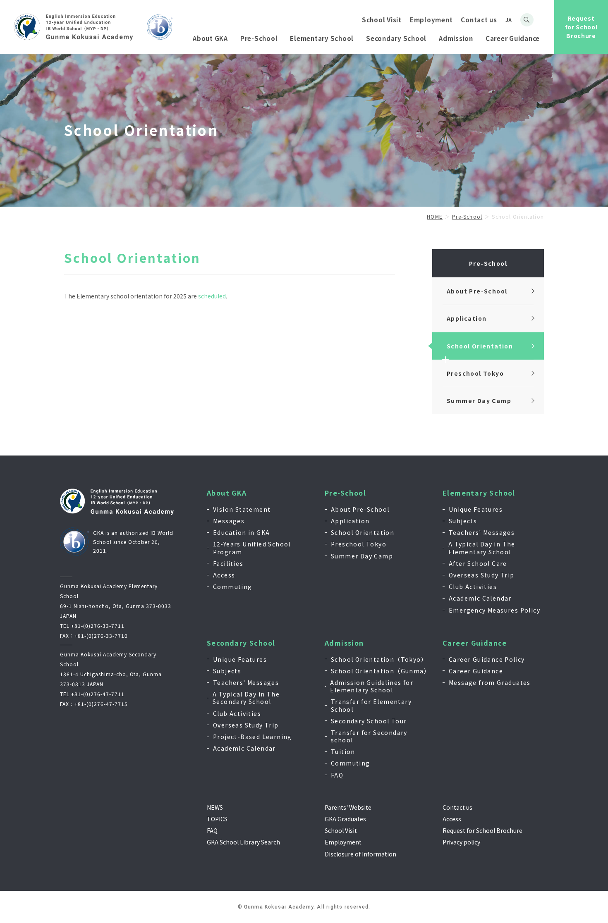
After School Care (478, 563)
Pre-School (345, 493)
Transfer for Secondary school (369, 736)
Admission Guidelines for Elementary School (371, 686)
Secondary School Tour (369, 721)
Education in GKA (241, 532)
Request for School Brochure (581, 27)
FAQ (337, 775)
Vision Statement (241, 509)
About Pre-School (360, 509)
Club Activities (473, 586)
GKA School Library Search (243, 842)
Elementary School (479, 493)
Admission (344, 643)
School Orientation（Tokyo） (379, 659)
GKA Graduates (345, 819)
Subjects (463, 521)
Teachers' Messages (482, 532)
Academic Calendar (480, 598)
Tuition (343, 751)
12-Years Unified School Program (252, 547)
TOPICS (217, 819)
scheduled (212, 296)
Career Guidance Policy (487, 659)
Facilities (228, 563)
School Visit (382, 19)
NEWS (215, 807)
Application (350, 521)
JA (508, 19)
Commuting (232, 586)
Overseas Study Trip (482, 575)
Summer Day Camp (362, 556)
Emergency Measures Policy (494, 610)
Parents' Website (348, 807)
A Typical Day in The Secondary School (246, 697)
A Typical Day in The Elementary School (481, 547)
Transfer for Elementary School (371, 705)
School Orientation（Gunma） (380, 671)
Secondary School (241, 643)
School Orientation (362, 532)
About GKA (227, 493)
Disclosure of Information (360, 854)
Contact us (479, 19)
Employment (431, 19)
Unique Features (476, 509)
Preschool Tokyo (358, 544)
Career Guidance (475, 643)
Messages (228, 521)
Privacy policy (461, 842)
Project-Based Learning (252, 736)
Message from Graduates (490, 682)
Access (224, 575)
